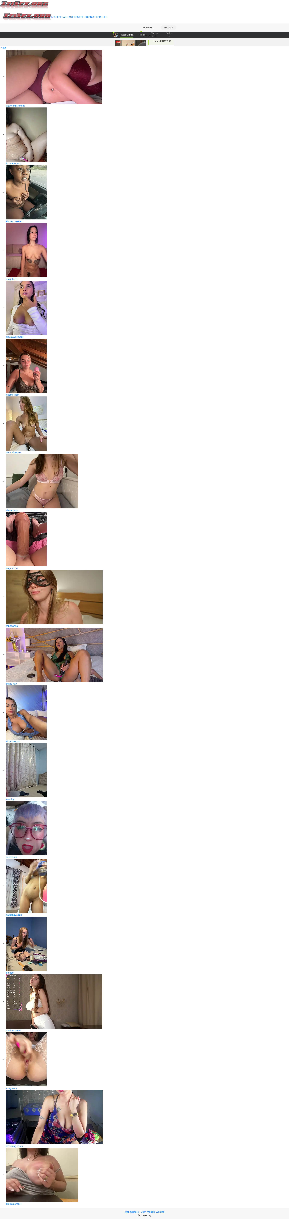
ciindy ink (11, 857)
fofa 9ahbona (13, 163)
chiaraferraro (13, 452)
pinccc (10, 972)
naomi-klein (12, 394)
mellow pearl (13, 1030)
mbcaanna (12, 625)
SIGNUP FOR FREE (96, 17)
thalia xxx (11, 683)
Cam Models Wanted (153, 1211)
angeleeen (12, 568)
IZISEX (55, 17)
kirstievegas (13, 741)
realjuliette (12, 279)
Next (3, 47)
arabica (10, 799)
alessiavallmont (14, 336)
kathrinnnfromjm (15, 105)
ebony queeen (14, 221)
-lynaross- (12, 510)
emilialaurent (13, 1203)
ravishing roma (14, 1146)
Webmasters (132, 1211)
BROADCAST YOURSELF (72, 17)
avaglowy (11, 1088)
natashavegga (14, 914)
